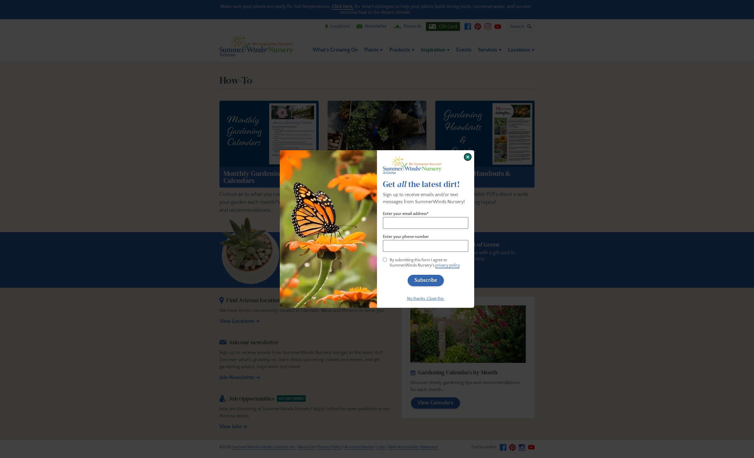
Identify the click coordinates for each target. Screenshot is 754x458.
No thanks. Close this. (425, 299)
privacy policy (447, 265)
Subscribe (425, 280)
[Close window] (467, 157)
